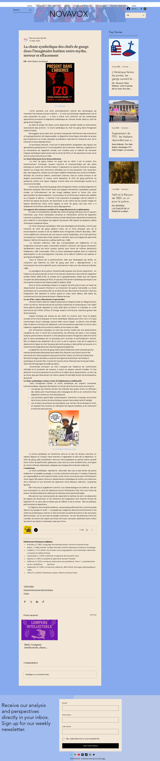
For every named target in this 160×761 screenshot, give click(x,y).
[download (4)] (145, 9)
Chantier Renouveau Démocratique (38, 590)
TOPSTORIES (29, 586)
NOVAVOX (68, 14)
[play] (36, 530)
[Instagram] (90, 754)
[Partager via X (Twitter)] (31, 601)
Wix (103, 759)
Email (65, 703)
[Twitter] (93, 754)
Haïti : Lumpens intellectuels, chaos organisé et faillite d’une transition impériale (37, 646)
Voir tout (93, 615)
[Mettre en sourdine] (87, 530)
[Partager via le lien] (43, 601)
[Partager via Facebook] (25, 601)
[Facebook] (141, 9)
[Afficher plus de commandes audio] (92, 530)
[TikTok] (86, 754)
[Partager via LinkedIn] (37, 601)
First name (66, 715)
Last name (66, 726)
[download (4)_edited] (82, 754)
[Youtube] (79, 754)
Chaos (26, 593)
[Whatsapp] (71, 754)
